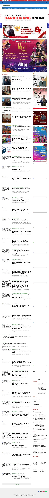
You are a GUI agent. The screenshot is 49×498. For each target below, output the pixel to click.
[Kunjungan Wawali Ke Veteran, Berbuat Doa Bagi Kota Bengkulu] (6, 446)
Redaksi (35, 496)
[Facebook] (38, 493)
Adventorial (38, 8)
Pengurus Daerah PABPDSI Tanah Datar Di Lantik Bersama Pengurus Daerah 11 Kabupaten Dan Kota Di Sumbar (21, 414)
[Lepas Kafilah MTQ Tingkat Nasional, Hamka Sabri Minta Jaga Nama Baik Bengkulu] (6, 384)
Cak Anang (35, 407)
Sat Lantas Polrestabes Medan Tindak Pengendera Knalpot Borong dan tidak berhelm (39, 455)
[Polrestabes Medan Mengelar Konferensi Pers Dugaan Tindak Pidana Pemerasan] (6, 318)
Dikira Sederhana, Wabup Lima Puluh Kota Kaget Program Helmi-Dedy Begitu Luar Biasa (21, 231)
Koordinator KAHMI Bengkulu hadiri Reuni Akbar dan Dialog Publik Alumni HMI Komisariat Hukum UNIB (21, 296)
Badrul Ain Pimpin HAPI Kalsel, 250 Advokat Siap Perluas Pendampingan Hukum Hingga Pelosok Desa (42, 393)
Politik (19, 8)
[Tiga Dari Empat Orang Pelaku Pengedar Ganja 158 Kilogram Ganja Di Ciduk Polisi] (6, 129)
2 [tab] (39, 379)
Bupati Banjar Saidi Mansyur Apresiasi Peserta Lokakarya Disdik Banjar (20, 306)
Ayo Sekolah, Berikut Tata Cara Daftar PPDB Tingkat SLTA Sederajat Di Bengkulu (40, 431)
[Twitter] (40, 493)
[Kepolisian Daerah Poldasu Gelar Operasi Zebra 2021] (6, 180)
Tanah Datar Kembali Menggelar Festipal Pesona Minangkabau (21, 455)
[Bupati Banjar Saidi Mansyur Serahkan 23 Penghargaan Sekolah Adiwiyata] (6, 191)
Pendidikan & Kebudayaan (25, 8)
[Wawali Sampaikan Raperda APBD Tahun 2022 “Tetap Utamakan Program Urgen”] (6, 118)
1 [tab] (38, 379)
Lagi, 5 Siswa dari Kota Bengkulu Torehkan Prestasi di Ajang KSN (19, 148)
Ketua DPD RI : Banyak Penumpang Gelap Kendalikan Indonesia (20, 199)
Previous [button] (34, 371)
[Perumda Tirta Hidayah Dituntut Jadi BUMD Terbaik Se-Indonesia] (6, 425)
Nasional (8, 8)
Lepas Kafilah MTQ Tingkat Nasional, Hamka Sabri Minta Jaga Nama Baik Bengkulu (20, 383)
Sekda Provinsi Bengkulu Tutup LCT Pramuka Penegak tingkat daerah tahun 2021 (21, 362)
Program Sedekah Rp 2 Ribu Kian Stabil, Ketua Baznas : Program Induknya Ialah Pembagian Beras (21, 327)
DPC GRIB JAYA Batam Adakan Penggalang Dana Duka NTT (41, 387)
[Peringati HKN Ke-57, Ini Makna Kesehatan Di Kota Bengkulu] (6, 477)
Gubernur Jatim (36, 410)
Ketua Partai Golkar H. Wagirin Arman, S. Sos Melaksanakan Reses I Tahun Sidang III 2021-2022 (21, 404)
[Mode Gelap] (46, 2)
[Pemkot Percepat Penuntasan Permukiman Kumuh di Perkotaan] (6, 222)
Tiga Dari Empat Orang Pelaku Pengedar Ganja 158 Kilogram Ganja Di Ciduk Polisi (21, 127)
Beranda (4, 8)
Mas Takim (35, 408)
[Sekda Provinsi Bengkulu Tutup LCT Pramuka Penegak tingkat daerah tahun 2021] (6, 363)
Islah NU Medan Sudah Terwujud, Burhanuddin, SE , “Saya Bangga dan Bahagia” (40, 425)
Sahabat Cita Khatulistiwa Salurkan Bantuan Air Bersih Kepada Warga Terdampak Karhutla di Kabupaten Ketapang (42, 400)
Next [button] (45, 371)
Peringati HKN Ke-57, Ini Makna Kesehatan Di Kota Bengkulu (19, 475)
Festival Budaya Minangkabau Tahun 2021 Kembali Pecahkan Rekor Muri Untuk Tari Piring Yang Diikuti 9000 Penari (21, 272)
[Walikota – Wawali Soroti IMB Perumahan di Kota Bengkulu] (6, 170)
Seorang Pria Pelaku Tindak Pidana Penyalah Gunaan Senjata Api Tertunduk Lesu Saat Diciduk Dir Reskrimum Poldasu (21, 138)
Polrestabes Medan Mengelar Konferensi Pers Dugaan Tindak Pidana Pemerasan (21, 316)
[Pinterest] (42, 493)
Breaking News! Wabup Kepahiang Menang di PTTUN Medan (20, 210)
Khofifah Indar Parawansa (38, 411)
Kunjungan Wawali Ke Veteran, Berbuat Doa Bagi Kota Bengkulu (21, 444)
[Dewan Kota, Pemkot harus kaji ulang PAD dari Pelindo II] (6, 80)
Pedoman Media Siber (16, 496)
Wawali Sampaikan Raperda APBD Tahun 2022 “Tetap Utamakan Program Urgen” (21, 117)
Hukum (15, 8)
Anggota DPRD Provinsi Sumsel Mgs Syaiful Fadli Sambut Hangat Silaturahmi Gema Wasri (21, 466)
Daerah (12, 8)
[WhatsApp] (46, 493)
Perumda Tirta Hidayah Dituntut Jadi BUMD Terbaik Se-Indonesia (20, 424)
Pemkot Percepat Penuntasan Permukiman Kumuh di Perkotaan (20, 220)
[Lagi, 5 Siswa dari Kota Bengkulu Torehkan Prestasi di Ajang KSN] (6, 149)
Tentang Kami (30, 496)
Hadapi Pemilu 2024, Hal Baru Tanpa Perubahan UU (39, 428)
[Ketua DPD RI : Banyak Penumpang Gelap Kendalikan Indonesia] (6, 201)
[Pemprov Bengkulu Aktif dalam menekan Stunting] (6, 353)
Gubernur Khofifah (37, 405)
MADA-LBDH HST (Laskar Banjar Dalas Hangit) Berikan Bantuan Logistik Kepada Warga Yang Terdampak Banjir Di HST (40, 435)
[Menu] (3, 2)
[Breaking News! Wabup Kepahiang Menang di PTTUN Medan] (6, 211)
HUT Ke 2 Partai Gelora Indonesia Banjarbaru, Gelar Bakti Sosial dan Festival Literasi (20, 241)
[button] (44, 2)
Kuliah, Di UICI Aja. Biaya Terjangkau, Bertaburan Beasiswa (41, 418)
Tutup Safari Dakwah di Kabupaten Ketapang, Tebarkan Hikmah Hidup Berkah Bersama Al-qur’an (39, 452)
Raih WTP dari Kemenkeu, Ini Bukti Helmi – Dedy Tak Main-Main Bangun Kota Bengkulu (21, 159)
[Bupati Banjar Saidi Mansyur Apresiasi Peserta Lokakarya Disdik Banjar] (6, 307)
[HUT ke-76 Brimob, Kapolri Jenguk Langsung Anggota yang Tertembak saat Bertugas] (6, 263)
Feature (31, 8)
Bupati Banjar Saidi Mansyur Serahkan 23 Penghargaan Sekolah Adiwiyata (21, 189)
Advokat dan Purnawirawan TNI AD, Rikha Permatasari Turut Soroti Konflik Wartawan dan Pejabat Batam (39, 458)
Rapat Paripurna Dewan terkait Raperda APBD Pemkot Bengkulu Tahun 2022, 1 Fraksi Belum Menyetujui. (21, 100)
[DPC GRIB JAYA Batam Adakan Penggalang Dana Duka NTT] (40, 384)
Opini (35, 8)
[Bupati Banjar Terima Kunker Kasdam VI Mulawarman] (6, 90)
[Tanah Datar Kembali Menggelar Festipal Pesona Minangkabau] (6, 456)
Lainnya (43, 8)
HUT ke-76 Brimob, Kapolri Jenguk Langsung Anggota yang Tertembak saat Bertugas (21, 262)
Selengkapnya (17, 484)
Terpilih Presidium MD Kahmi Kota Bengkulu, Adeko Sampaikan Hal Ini (40, 421)
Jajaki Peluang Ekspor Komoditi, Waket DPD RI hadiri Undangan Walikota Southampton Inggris (21, 252)
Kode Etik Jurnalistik (24, 496)
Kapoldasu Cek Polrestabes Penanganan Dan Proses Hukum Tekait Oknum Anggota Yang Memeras (21, 393)
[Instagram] (44, 493)
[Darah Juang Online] (6, 5)
